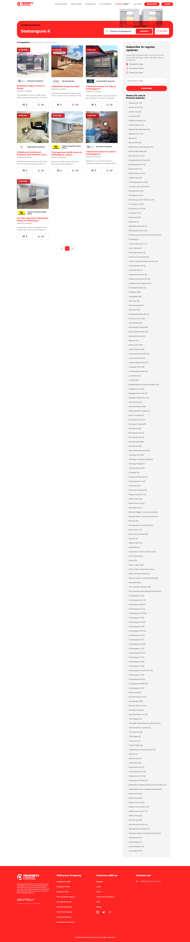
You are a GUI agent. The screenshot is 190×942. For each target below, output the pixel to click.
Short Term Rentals (64, 912)
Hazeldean (135, 297)
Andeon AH (135, 103)
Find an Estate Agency (66, 897)
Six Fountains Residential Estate (145, 591)
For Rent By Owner (64, 907)
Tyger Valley (136, 745)
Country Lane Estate (139, 187)
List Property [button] (105, 4)
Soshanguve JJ (137, 635)
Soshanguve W (137, 679)
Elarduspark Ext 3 (138, 231)
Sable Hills (135, 543)
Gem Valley (135, 248)
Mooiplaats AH (136, 433)
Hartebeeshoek (137, 288)
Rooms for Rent (136, 73)
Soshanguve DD (138, 613)
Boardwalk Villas (137, 151)
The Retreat (135, 732)
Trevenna (134, 741)
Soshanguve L (136, 648)
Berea (133, 138)
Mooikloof (135, 429)
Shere (133, 560)
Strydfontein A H (137, 697)
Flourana (134, 239)
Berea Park (135, 143)
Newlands (135, 446)
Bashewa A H (136, 134)
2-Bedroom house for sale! (65, 86)
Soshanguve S (136, 666)
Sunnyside (136, 701)
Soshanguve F (136, 618)
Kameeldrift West (138, 332)
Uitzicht (133, 754)
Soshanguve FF (137, 622)
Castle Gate (135, 178)
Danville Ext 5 (136, 191)
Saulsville (134, 547)
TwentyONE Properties (105, 81)
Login (167, 4)
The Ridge (135, 736)
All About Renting (64, 917)
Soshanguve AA (137, 600)
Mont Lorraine (136, 415)
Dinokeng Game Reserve (141, 200)
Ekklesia (133, 222)
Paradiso (134, 472)
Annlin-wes (135, 112)
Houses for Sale (136, 64)
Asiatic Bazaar (136, 125)
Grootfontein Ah (137, 266)
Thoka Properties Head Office (71, 147)
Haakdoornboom (138, 275)
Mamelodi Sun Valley (139, 411)
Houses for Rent (136, 68)
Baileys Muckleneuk (139, 129)
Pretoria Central (138, 490)
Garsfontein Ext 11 (138, 244)
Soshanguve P (136, 657)
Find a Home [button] (76, 4)
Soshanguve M (137, 653)
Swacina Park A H (138, 714)
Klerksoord (135, 345)
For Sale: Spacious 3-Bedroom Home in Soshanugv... (32, 219)
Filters (163, 31)
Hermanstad (136, 305)
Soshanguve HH (137, 631)
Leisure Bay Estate (138, 363)
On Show (137, 4)
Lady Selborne (136, 349)
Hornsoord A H (137, 319)
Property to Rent (63, 887)
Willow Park (135, 816)
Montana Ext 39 (137, 420)
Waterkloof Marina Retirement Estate (148, 785)
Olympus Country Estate (141, 459)
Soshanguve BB (137, 604)
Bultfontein (135, 169)
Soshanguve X (136, 688)
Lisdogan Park (136, 367)
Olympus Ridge (137, 464)
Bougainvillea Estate (139, 160)
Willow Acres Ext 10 (139, 807)
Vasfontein (135, 763)
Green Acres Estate (139, 257)
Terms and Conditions (105, 897)
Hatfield (135, 292)
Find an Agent (61, 4)
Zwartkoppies (136, 846)
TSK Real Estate (68, 81)
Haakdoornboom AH (139, 279)
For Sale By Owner (64, 902)
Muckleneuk (136, 442)
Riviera (133, 521)
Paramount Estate (138, 477)
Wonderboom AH (138, 824)
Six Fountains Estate (140, 587)
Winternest (135, 820)
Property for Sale (63, 882)
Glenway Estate (137, 253)
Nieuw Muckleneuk (139, 450)
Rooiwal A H (135, 530)
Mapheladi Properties (36, 147)
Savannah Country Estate (142, 552)
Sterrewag (135, 692)
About (98, 907)
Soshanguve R (136, 662)
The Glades (135, 719)
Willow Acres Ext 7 (138, 811)
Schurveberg (136, 556)
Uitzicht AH (135, 758)
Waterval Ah (135, 794)
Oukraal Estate (137, 468)
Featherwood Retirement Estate (145, 235)
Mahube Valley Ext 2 (139, 398)
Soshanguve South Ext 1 (141, 670)
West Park (135, 798)
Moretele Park (136, 437)
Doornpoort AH (137, 209)
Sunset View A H (137, 706)
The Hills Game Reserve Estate (145, 723)
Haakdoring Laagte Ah (140, 283)
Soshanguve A (136, 596)
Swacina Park (136, 710)
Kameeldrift (135, 323)
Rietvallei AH (136, 508)
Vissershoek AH (137, 772)
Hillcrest (134, 310)
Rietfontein (135, 499)
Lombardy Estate (138, 371)
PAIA (98, 902)
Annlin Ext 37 (136, 107)
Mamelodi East (137, 407)
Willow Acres (136, 802)
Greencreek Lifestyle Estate (143, 261)
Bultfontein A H (137, 173)
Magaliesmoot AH (138, 393)
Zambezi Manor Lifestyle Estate (145, 833)
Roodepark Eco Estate (141, 525)
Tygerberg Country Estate (142, 750)
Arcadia (134, 116)
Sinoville (135, 582)
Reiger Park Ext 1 (137, 494)
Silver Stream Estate (139, 574)
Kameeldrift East (138, 327)
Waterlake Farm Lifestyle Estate (145, 789)
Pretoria (135, 486)
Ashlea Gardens (137, 121)
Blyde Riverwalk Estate (141, 147)
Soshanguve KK (137, 644)
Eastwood (135, 217)
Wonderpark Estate (139, 829)
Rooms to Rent (63, 892)
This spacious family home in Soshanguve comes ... (66, 153)
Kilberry (134, 341)
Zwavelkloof (135, 851)
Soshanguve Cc (137, 609)
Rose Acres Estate (138, 534)
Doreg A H (135, 213)
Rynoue (133, 538)
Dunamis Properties (35, 81)
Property (122, 4)
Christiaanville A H (138, 182)
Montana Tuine (137, 424)
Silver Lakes (136, 565)
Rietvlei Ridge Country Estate (143, 512)
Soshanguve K (136, 640)
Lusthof (133, 380)
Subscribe (146, 88)
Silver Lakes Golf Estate (141, 569)
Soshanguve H (136, 626)
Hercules (134, 301)
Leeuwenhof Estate (139, 354)
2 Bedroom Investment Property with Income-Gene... (32, 153)
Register (152, 4)
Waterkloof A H (137, 776)
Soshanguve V (136, 675)
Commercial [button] (90, 4)
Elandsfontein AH (138, 226)
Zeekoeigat (135, 842)
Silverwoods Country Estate (143, 578)
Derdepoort (136, 195)
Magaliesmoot (136, 389)
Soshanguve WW (138, 684)
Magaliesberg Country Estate (144, 385)
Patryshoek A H (137, 481)
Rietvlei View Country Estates (143, 516)
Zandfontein (135, 838)
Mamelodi (135, 402)
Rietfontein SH (137, 503)
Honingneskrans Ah (139, 314)
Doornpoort (136, 204)
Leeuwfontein (137, 358)
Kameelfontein (137, 336)
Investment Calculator (66, 922)
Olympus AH (136, 455)
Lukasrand (135, 376)
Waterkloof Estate (138, 780)
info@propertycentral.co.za (150, 881)
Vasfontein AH (136, 767)
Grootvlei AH (135, 270)
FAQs (98, 892)
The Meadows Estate (140, 728)
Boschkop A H (136, 156)
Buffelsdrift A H (137, 165)
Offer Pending (59, 52)
